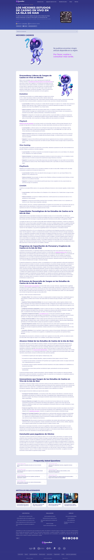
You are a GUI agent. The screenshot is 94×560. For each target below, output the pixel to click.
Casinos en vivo (40, 1)
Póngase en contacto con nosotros (69, 523)
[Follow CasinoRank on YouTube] (72, 538)
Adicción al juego (49, 523)
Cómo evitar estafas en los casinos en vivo (25, 520)
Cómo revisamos (71, 518)
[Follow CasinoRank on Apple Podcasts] (77, 538)
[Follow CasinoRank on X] (69, 538)
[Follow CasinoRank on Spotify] (74, 538)
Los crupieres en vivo (43, 313)
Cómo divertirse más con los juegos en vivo (26, 518)
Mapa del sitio (65, 558)
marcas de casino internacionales (40, 349)
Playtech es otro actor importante (26, 123)
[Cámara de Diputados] (41, 548)
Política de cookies (29, 558)
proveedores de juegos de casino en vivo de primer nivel (40, 81)
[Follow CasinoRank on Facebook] (64, 538)
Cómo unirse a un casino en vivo (25, 516)
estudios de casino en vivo (61, 252)
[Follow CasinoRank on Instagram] (66, 538)
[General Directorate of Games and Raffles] (32, 548)
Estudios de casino (63, 1)
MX (17, 538)
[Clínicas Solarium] (54, 548)
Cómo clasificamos (71, 520)
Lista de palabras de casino (49, 516)
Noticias (76, 1)
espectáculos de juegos (34, 411)
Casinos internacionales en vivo (49, 525)
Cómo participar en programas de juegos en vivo (25, 525)
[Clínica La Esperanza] (59, 548)
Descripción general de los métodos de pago (49, 521)
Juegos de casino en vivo (51, 1)
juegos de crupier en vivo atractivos (31, 285)
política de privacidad (48, 558)
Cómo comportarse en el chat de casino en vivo (26, 522)
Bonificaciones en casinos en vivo (50, 518)
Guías (71, 1)
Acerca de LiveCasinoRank (71, 516)
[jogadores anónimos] (48, 548)
